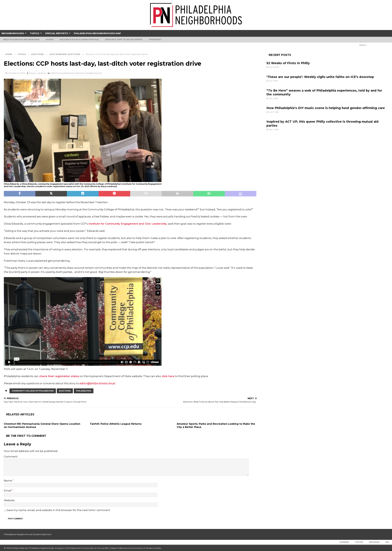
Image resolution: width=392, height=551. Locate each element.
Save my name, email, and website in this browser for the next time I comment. (58, 510)
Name (8, 480)
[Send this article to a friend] (146, 193)
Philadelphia (83, 391)
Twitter (359, 542)
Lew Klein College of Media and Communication (121, 548)
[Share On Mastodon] (240, 193)
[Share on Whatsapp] (209, 193)
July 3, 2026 (273, 98)
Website (9, 500)
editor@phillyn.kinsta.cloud (97, 383)
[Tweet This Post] (51, 193)
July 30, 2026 (274, 67)
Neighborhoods (13, 33)
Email (8, 490)
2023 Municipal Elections (63, 73)
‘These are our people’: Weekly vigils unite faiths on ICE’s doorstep (320, 77)
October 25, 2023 (16, 73)
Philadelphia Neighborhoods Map (97, 33)
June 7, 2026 (274, 112)
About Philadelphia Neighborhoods (21, 39)
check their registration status (59, 376)
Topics (34, 33)
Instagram (374, 542)
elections (65, 391)
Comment (11, 456)
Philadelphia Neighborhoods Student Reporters (27, 534)
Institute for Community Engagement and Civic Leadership (128, 223)
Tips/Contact (155, 39)
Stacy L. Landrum (37, 73)
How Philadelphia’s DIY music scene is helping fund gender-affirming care (325, 108)
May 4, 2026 (273, 129)
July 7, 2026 (273, 81)
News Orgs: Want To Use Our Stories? (124, 39)
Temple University (153, 548)
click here (168, 376)
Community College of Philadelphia (33, 391)
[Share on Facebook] (19, 193)
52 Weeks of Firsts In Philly (288, 63)
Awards (49, 39)
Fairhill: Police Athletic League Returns (115, 423)
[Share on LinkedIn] (82, 193)
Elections (37, 54)
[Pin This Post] (114, 193)
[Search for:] (373, 45)
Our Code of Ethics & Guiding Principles (79, 39)
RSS (387, 542)
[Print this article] (177, 193)
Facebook (344, 542)
